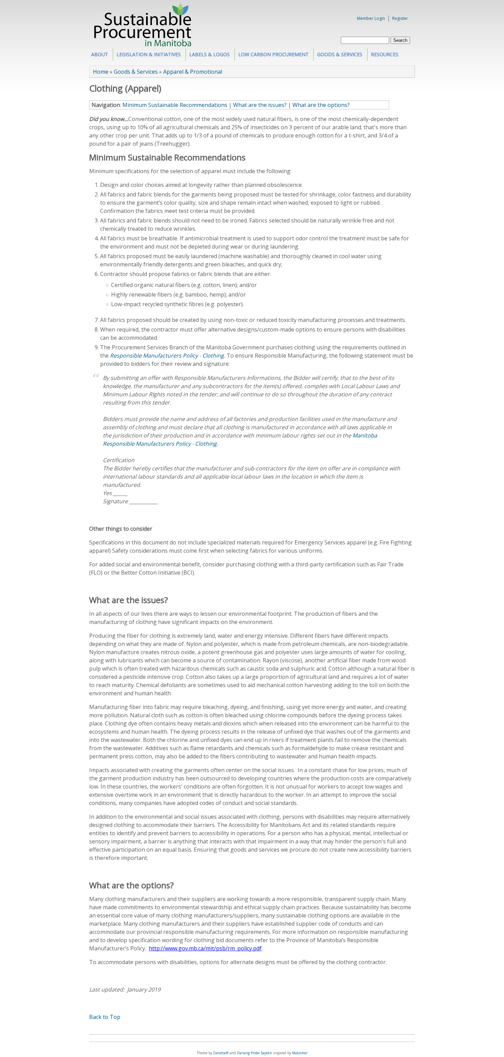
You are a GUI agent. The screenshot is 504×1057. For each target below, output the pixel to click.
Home (100, 71)
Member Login (371, 18)
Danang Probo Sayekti (254, 1052)
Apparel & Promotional (192, 71)
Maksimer (300, 1052)
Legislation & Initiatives (147, 56)
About (98, 56)
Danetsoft (221, 1052)
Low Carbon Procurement (272, 56)
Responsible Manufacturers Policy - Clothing (167, 355)
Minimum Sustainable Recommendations (174, 105)
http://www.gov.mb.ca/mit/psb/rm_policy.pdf (205, 948)
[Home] (142, 44)
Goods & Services (338, 56)
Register (400, 18)
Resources (383, 56)
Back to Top (104, 1017)
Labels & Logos (208, 56)
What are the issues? (260, 105)
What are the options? (321, 105)
